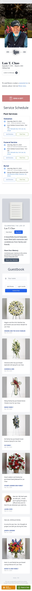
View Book (9, 232)
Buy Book (18, 232)
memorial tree (23, 83)
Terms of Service (21, 583)
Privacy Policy (11, 583)
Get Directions (9, 134)
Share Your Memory (12, 260)
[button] (16, 308)
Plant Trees (22, 134)
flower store (22, 86)
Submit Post (16, 290)
